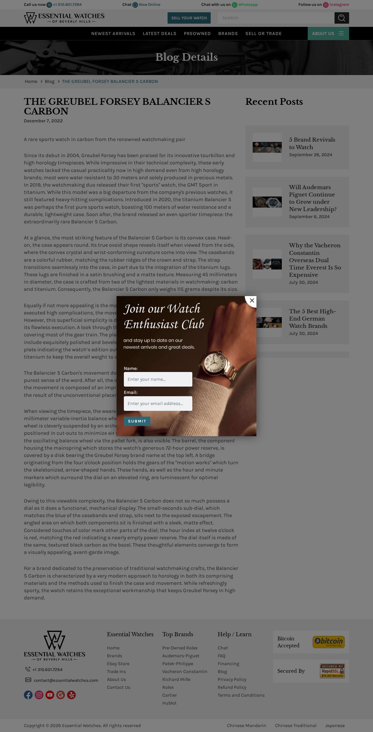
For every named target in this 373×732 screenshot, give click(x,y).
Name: (131, 368)
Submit (137, 421)
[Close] (250, 302)
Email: (131, 392)
